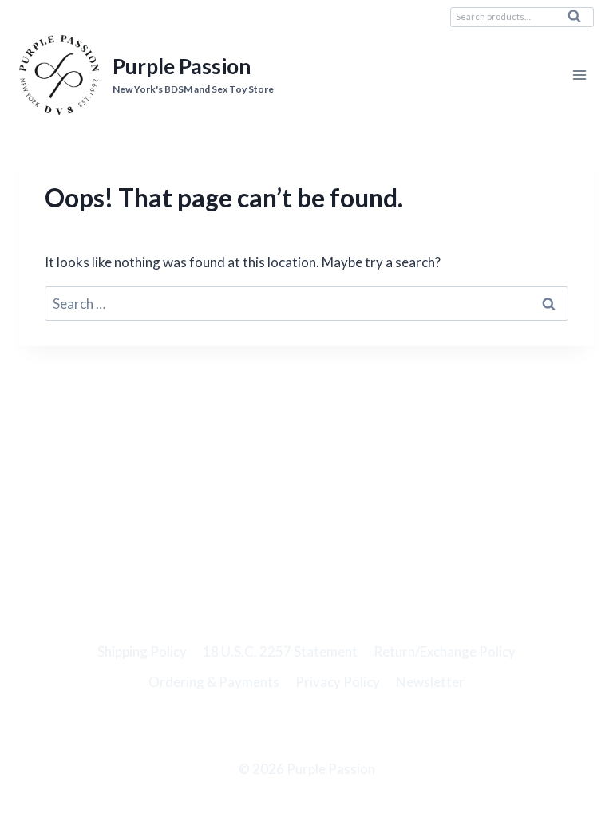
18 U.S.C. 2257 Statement (280, 651)
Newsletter (430, 681)
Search (579, 20)
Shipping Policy (142, 651)
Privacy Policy (337, 681)
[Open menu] (579, 75)
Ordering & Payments (213, 681)
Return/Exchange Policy (445, 651)
